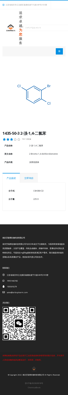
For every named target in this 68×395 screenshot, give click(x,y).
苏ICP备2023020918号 (34, 383)
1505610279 (12, 286)
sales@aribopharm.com (17, 292)
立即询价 (29, 178)
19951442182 (12, 281)
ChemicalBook (34, 387)
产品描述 (11, 178)
